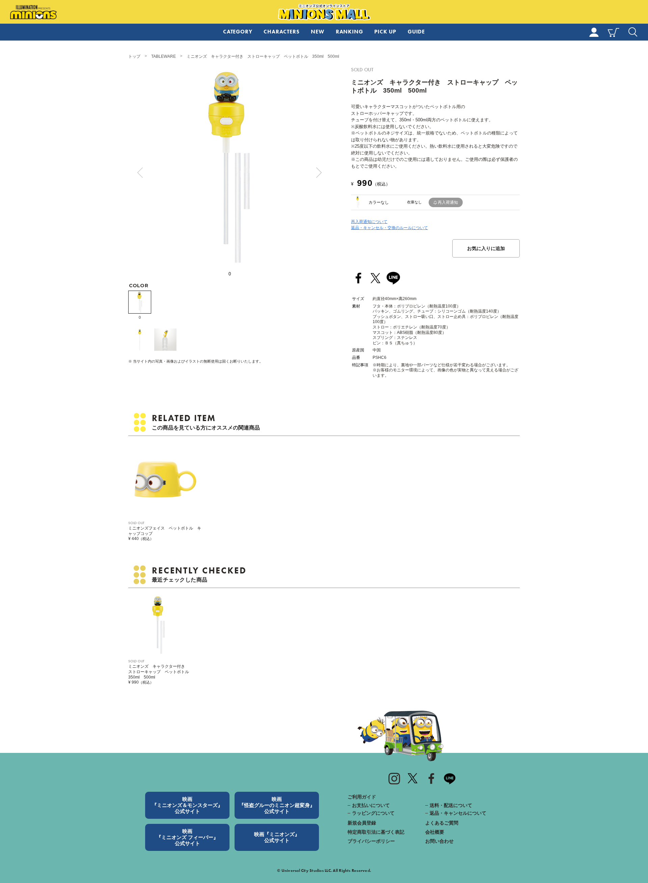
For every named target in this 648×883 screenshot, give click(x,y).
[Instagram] (394, 778)
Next (319, 172)
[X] (413, 778)
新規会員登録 (362, 823)
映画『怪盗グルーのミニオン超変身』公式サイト (277, 805)
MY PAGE (594, 32)
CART (613, 32)
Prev (140, 172)
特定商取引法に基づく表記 (376, 832)
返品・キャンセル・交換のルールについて (389, 227)
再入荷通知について (369, 221)
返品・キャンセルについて (458, 813)
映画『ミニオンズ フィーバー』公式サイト (187, 837)
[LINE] (393, 278)
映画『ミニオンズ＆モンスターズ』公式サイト (187, 805)
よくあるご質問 (441, 823)
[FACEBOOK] (431, 778)
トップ (134, 56)
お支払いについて (371, 805)
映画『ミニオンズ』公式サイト (277, 837)
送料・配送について (451, 805)
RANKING (349, 31)
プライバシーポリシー (371, 841)
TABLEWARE (163, 56)
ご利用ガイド (362, 797)
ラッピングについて (373, 813)
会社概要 (434, 832)
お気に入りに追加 (486, 248)
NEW (317, 31)
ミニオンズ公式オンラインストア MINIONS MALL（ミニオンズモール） (324, 12)
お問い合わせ (439, 841)
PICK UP (385, 31)
